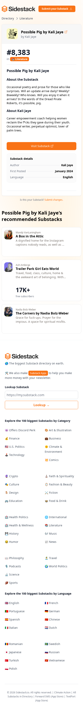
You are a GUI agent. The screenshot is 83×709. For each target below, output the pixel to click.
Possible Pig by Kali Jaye (42, 31)
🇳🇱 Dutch (51, 628)
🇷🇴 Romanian (14, 644)
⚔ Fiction (51, 492)
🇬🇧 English (12, 603)
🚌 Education (14, 501)
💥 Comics (52, 460)
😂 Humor (11, 542)
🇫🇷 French (51, 603)
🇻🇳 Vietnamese (55, 660)
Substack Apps (38, 373)
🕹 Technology (14, 455)
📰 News (50, 542)
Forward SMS (42, 696)
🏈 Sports (11, 583)
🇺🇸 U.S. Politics (15, 447)
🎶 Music (51, 533)
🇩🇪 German (52, 611)
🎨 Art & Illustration (58, 430)
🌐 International (56, 517)
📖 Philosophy (14, 558)
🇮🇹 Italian (11, 628)
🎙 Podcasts (13, 566)
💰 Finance (12, 438)
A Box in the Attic (30, 236)
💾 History (12, 533)
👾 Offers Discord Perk (20, 430)
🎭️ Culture (12, 484)
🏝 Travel (51, 558)
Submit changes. (54, 199)
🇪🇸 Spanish (12, 619)
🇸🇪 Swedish (52, 644)
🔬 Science (12, 574)
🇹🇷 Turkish (12, 660)
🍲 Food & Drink (55, 501)
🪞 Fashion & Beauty (58, 484)
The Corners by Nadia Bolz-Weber (42, 313)
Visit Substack (40, 146)
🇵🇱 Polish (11, 668)
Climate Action (62, 692)
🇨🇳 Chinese (52, 619)
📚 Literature (19, 59)
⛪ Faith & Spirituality (59, 476)
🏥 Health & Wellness (19, 525)
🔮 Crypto (11, 476)
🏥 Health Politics (16, 517)
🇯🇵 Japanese (13, 652)
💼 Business (53, 438)
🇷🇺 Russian (52, 652)
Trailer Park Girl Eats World (37, 269)
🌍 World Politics (56, 566)
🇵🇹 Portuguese (15, 611)
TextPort (70, 696)
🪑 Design (12, 492)
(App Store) (57, 696)
